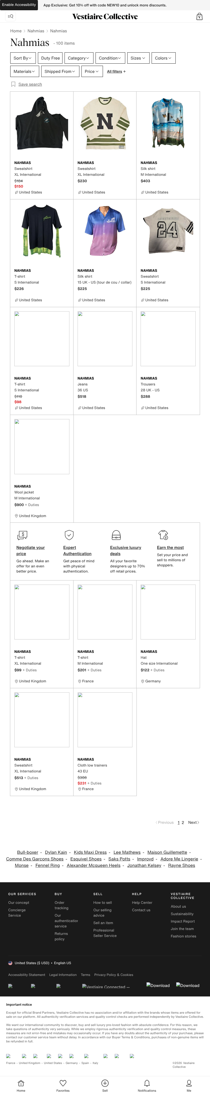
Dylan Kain (56, 852)
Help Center (142, 902)
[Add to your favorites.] (66, 163)
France (10, 1063)
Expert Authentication (77, 550)
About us (178, 906)
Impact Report (183, 921)
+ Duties (32, 504)
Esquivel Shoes (86, 859)
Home (16, 31)
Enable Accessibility (19, 4)
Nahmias (35, 31)
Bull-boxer (27, 852)
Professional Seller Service (105, 933)
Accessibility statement (26, 974)
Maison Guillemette (167, 852)
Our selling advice (102, 912)
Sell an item (103, 923)
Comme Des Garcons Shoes (35, 859)
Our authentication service (67, 921)
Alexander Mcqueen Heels (93, 865)
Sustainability (182, 914)
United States (53, 1063)
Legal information (63, 974)
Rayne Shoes (181, 865)
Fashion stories (183, 936)
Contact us (141, 910)
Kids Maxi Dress (90, 852)
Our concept (18, 902)
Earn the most (170, 547)
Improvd (145, 859)
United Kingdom (29, 1063)
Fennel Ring (47, 865)
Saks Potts (119, 859)
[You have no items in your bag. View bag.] (199, 16)
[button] (199, 16)
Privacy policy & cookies (113, 974)
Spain (85, 1063)
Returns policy (61, 936)
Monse (22, 865)
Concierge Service (17, 912)
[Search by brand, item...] (10, 16)
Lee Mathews (127, 852)
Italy (95, 1063)
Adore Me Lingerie (179, 859)
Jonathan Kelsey (144, 865)
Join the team (182, 929)
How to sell (102, 902)
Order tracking (61, 905)
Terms (85, 974)
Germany (72, 1063)
